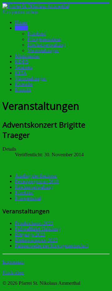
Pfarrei (21, 28)
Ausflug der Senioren (36, 175)
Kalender (24, 84)
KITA (21, 72)
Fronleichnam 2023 (34, 223)
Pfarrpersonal (28, 198)
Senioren (23, 67)
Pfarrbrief (36, 33)
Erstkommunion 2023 (36, 240)
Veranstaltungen (43, 50)
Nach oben (13, 272)
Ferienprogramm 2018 (37, 181)
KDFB (22, 61)
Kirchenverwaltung (46, 44)
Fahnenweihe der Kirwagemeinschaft (51, 245)
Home (21, 22)
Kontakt (23, 89)
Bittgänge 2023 (30, 234)
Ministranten (27, 56)
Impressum (13, 261)
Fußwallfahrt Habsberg (37, 228)
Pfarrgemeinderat (44, 39)
